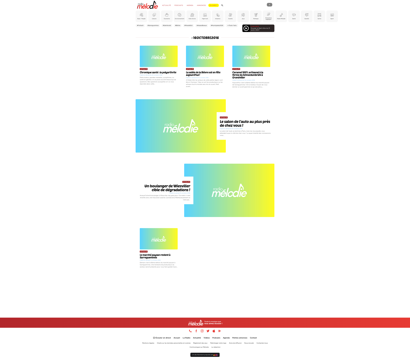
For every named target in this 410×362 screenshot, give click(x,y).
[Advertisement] (205, 290)
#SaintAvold (167, 25)
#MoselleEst (188, 25)
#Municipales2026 (217, 25)
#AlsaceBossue (202, 25)
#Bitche (177, 25)
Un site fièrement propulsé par (202, 354)
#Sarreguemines (153, 25)
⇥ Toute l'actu (232, 25)
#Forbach (140, 25)
